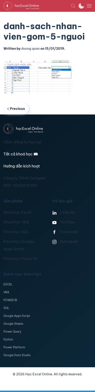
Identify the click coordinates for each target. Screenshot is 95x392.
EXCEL (7, 284)
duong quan (30, 48)
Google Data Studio (17, 355)
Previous (17, 108)
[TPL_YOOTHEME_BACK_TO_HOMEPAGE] (37, 6)
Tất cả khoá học (20, 154)
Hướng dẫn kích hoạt (21, 166)
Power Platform (14, 347)
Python (8, 339)
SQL (6, 308)
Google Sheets (13, 323)
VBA (6, 292)
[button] (73, 6)
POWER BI (10, 300)
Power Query (12, 331)
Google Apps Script (16, 316)
